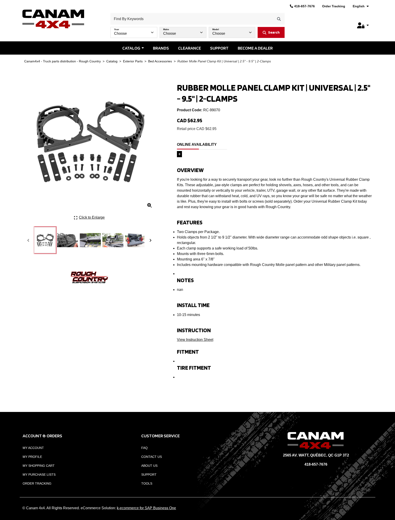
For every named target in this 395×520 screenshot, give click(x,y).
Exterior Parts (133, 61)
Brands (161, 48)
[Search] (278, 18)
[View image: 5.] (135, 240)
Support (219, 48)
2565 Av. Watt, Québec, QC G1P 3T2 (316, 455)
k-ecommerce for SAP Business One (146, 508)
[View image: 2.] (67, 240)
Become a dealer (255, 48)
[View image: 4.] (113, 240)
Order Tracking (333, 6)
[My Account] (362, 25)
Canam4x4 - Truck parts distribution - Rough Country (62, 61)
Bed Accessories (160, 61)
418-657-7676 (304, 6)
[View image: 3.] (90, 240)
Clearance (189, 48)
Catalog (131, 48)
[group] (197, 31)
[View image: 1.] (45, 240)
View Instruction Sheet (195, 340)
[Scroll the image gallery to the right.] (150, 240)
